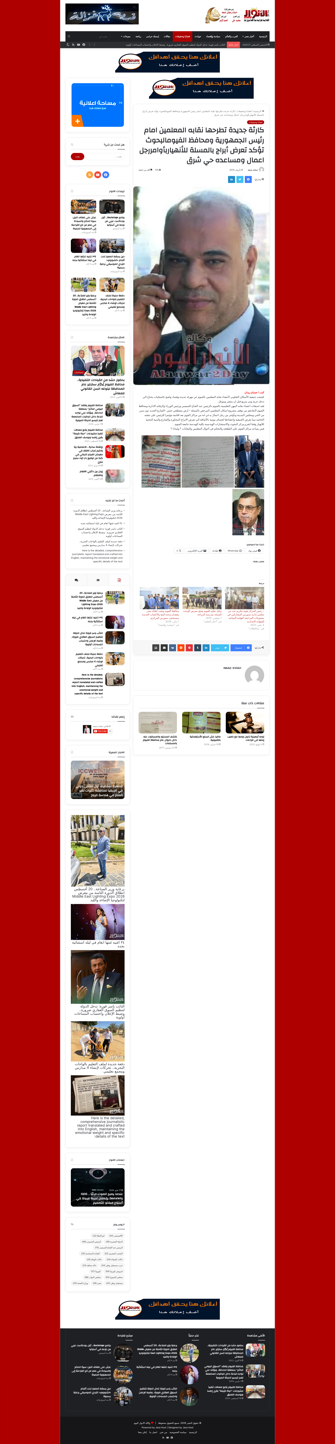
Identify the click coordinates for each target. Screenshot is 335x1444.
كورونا (96, 1271)
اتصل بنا (153, 1432)
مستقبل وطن (114, 1283)
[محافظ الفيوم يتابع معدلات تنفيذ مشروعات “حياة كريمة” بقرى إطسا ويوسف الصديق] (115, 434)
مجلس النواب (93, 1277)
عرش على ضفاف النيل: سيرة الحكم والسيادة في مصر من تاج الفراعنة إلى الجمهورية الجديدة (83, 223)
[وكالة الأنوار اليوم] (237, 15)
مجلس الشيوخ (114, 1277)
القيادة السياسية (90, 1253)
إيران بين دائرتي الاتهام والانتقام (91, 473)
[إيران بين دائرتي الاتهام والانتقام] (115, 476)
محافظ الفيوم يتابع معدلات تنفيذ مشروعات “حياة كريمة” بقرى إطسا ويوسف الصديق (88, 434)
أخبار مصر (249, 36)
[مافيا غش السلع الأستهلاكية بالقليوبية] (201, 722)
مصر (97, 1283)
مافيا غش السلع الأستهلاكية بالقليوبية (205, 738)
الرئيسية (263, 36)
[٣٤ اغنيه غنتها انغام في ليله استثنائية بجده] (83, 246)
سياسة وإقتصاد (213, 36)
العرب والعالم (231, 36)
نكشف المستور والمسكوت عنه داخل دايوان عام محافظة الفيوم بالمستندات (160, 740)
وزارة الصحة (80, 1283)
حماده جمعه (253, 169)
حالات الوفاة (94, 1259)
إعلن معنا (142, 1432)
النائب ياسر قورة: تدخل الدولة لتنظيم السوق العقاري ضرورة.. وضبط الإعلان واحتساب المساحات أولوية (100, 532)
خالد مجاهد (89, 1265)
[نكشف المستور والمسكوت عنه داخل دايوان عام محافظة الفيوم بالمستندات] (158, 722)
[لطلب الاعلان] (167, 1309)
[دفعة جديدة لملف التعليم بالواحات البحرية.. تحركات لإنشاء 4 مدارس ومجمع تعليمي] (112, 285)
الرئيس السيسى (91, 1241)
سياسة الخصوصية (178, 1432)
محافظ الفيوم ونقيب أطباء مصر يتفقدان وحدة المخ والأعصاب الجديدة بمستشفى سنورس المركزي (160, 614)
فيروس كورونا (114, 1271)
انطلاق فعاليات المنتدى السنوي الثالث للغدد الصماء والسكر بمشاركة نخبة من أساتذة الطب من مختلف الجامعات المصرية (98, 1196)
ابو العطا (98, 1235)
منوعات (127, 36)
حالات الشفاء (115, 1259)
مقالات (167, 36)
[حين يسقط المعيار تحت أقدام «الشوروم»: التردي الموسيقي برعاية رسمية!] (112, 246)
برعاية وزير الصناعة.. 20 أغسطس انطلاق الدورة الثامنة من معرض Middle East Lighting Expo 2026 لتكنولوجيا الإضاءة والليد (84, 305)
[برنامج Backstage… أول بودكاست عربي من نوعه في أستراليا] (112, 207)
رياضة (138, 36)
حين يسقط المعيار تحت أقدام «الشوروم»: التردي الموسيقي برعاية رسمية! (112, 262)
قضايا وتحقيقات (182, 36)
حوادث (198, 36)
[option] (98, 780)
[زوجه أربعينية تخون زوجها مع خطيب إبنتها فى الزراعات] (245, 722)
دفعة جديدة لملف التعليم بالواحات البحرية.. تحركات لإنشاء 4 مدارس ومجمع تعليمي (185, 44)
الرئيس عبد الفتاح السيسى (109, 1247)
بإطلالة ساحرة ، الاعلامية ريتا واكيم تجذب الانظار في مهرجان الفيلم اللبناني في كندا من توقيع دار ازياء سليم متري (88, 454)
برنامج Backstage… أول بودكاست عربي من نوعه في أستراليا (113, 221)
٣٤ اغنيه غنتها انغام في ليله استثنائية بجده (84, 258)
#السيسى (116, 1235)
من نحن (163, 1432)
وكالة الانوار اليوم (142, 1423)
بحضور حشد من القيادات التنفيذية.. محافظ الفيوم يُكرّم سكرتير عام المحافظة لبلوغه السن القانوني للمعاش (101, 386)
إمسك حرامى (152, 36)
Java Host (160, 1427)
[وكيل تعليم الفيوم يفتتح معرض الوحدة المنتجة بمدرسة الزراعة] (202, 598)
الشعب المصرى (114, 1253)
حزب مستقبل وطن (112, 1265)
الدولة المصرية (114, 1241)
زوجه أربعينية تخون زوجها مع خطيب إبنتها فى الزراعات (245, 738)
